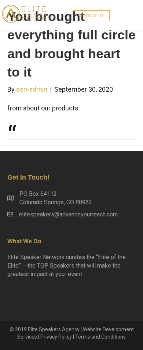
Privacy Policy (56, 337)
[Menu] (127, 15)
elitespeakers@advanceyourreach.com (68, 214)
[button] (91, 15)
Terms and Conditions (100, 337)
